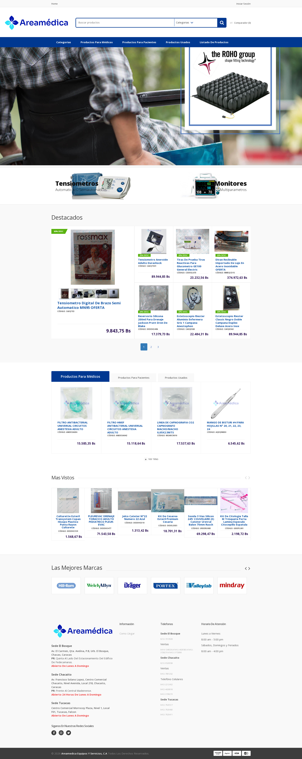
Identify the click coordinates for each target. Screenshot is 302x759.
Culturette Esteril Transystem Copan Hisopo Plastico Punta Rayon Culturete (68, 521)
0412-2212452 (166, 684)
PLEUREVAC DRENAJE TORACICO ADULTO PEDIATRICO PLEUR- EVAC (101, 520)
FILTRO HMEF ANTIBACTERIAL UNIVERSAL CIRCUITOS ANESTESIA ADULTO (125, 427)
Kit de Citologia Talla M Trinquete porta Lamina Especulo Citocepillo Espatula (234, 520)
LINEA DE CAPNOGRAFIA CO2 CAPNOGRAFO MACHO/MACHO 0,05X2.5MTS (175, 427)
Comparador (242, 22)
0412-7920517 (166, 705)
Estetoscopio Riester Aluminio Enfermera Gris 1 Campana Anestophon (191, 321)
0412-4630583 (180, 649)
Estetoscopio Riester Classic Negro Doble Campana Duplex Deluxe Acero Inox (229, 321)
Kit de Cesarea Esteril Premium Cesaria (167, 518)
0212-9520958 (166, 663)
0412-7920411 (166, 714)
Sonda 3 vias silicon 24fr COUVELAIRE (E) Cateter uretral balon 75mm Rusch (201, 520)
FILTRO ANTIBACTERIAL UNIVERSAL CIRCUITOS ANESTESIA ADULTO (72, 426)
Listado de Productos (214, 42)
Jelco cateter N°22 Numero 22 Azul (134, 517)
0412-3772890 (176, 652)
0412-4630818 (166, 689)
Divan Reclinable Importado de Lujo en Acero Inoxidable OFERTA (229, 264)
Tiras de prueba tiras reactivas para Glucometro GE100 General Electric (191, 264)
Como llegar (127, 633)
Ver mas (153, 459)
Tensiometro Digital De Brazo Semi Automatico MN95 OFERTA (89, 305)
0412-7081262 (166, 673)
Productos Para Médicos (97, 42)
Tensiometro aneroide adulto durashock (153, 261)
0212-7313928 (166, 639)
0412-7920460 (166, 709)
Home (54, 3)
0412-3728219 (166, 694)
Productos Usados (178, 42)
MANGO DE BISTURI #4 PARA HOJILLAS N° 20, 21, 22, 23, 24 (225, 426)
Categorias (182, 22)
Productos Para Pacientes (139, 42)
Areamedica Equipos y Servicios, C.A (84, 753)
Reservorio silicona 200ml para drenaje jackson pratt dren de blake (152, 321)
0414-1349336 (166, 649)
